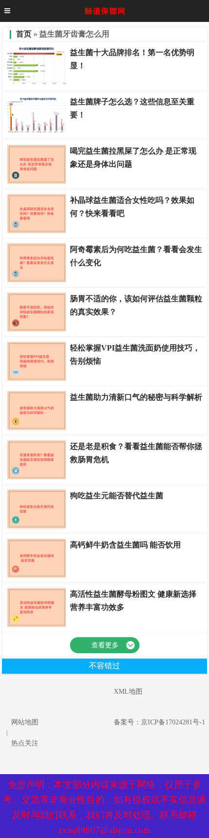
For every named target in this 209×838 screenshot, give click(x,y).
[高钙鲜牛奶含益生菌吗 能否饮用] (36, 575)
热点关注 (24, 743)
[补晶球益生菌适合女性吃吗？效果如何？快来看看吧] (36, 231)
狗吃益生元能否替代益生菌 (116, 495)
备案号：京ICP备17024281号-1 (159, 722)
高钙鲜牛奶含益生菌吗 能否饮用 (125, 545)
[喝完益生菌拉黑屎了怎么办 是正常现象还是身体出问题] (36, 181)
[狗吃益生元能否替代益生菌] (36, 526)
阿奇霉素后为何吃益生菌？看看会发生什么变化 (136, 256)
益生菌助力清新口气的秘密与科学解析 (136, 397)
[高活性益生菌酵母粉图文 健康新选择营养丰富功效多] (36, 625)
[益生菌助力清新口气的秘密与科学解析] (36, 428)
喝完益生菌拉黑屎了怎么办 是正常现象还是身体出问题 (133, 157)
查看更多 (105, 645)
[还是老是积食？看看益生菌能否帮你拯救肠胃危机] (36, 477)
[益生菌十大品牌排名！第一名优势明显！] (36, 83)
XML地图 (128, 691)
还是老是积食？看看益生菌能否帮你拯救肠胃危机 (136, 453)
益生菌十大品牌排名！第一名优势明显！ (132, 59)
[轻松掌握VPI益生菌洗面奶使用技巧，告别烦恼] (36, 378)
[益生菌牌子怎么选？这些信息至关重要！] (36, 132)
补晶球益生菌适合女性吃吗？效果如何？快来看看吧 (132, 206)
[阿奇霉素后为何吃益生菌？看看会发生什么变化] (36, 280)
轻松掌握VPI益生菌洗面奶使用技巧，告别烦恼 (135, 354)
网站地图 (24, 722)
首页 (24, 34)
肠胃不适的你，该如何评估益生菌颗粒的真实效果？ (136, 305)
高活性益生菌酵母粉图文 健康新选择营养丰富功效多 (133, 600)
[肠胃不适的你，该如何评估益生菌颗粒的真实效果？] (36, 329)
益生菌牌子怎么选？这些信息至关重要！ (132, 108)
